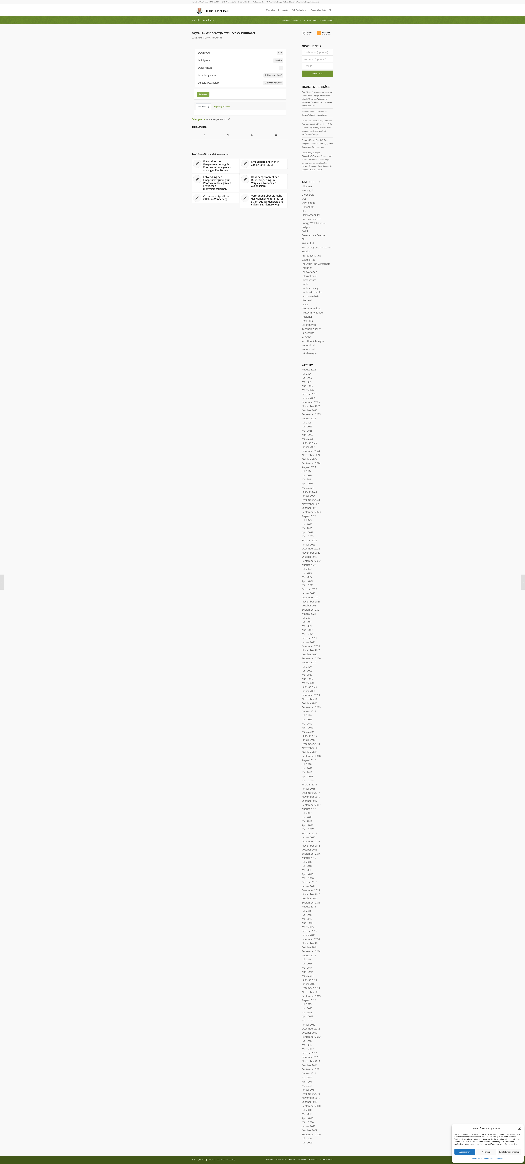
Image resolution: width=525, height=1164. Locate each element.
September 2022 (311, 561)
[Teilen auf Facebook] (204, 135)
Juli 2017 (307, 813)
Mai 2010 (307, 1114)
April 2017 (307, 825)
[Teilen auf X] (228, 135)
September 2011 (311, 1069)
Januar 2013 (308, 1025)
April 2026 (307, 386)
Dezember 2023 (311, 500)
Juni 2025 (307, 427)
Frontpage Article (311, 256)
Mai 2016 (307, 870)
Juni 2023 (307, 524)
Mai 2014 (307, 968)
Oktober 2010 (309, 1102)
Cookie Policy (477, 1158)
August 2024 (309, 467)
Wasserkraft (309, 345)
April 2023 (307, 532)
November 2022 (311, 553)
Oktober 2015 (309, 898)
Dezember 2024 (311, 451)
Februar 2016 (309, 882)
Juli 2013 (307, 1004)
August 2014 (309, 955)
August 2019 (309, 711)
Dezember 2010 (311, 1094)
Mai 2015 (307, 919)
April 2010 (307, 1118)
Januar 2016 (308, 886)
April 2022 (307, 581)
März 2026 (308, 390)
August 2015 (309, 907)
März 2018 (308, 780)
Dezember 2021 (311, 597)
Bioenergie (308, 195)
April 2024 (307, 484)
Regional (307, 317)
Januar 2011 (308, 1090)
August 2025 (309, 418)
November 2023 (311, 504)
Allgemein (307, 186)
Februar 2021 (309, 638)
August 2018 (309, 760)
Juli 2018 (307, 764)
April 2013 (307, 1016)
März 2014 (308, 976)
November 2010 (311, 1098)
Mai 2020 (307, 675)
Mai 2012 (307, 1045)
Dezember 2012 (311, 1029)
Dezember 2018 (311, 744)
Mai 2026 (307, 382)
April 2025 (307, 435)
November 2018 (311, 748)
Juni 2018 (307, 768)
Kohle (305, 284)
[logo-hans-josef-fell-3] (212, 10)
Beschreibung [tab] (203, 107)
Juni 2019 (307, 719)
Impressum (499, 1158)
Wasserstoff (309, 349)
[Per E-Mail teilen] (276, 135)
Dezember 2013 (311, 988)
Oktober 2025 (309, 410)
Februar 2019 (309, 736)
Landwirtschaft (310, 296)
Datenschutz (488, 1158)
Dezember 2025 (311, 402)
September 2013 (311, 996)
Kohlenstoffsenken (312, 292)
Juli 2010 (307, 1110)
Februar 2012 (309, 1053)
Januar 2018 (308, 789)
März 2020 (308, 683)
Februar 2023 (309, 540)
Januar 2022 (308, 593)
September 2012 (311, 1037)
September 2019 (311, 707)
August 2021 (309, 614)
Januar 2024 (308, 496)
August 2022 (309, 565)
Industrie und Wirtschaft (316, 264)
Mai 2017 (307, 821)
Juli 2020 (307, 667)
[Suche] (330, 10)
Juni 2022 (307, 573)
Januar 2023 (308, 545)
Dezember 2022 (311, 549)
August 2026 (309, 370)
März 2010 (308, 1122)
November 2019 (311, 699)
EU (303, 239)
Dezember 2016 (311, 842)
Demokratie (308, 203)
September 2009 (311, 1134)
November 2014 (311, 943)
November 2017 (311, 797)
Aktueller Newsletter (203, 20)
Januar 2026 (308, 398)
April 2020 (307, 679)
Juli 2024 (307, 471)
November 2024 (311, 455)
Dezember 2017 (311, 793)
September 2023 (311, 512)
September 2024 (311, 463)
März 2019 (308, 732)
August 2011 (309, 1073)
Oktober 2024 (309, 459)
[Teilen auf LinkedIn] (252, 135)
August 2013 (309, 1000)
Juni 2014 (307, 964)
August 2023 (309, 516)
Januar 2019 (308, 740)
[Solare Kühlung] (2, 582)
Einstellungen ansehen (509, 1152)
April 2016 (307, 874)
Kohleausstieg (310, 288)
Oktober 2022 (309, 557)
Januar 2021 (308, 642)
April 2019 (307, 728)
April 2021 (307, 630)
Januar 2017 (308, 837)
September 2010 (311, 1106)
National (307, 300)
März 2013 (308, 1021)
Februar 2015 (309, 931)
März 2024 (308, 488)
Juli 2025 (307, 423)
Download (203, 94)
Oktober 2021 (309, 606)
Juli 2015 (307, 911)
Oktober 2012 (309, 1033)
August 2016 (309, 858)
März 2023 (308, 536)
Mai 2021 (307, 626)
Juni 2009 (307, 1143)
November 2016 (311, 846)
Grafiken (218, 38)
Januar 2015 (308, 935)
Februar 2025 (309, 443)
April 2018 (307, 776)
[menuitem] (270, 10)
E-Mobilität (308, 207)
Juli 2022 (307, 569)
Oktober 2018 (309, 752)
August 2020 (309, 663)
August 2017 (309, 809)
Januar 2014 (308, 984)
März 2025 (308, 439)
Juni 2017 (307, 817)
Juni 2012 (307, 1041)
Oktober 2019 (309, 703)
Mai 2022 (307, 577)
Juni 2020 (307, 671)
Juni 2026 (307, 378)
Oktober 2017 (309, 801)
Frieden (306, 251)
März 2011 (308, 1086)
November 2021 (311, 602)
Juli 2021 (307, 618)
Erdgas (306, 227)
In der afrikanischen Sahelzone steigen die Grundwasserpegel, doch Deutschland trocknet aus (317, 143)
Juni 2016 (307, 866)
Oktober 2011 (309, 1065)
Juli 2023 (307, 520)
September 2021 (311, 610)
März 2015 (308, 927)
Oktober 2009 (309, 1130)
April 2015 (307, 923)
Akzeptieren (464, 1152)
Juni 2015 (307, 915)
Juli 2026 (307, 374)
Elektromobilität (311, 215)
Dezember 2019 (311, 695)
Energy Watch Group (314, 223)
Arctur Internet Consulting (225, 1160)
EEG (304, 211)
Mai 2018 (307, 772)
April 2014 (307, 972)
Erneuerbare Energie (313, 235)
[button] (519, 1128)
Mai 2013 (307, 1012)
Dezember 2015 (311, 890)
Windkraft (225, 119)
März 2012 (308, 1049)
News (305, 304)
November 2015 (311, 894)
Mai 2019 (307, 724)
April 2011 (307, 1082)
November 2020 (311, 650)
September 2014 (311, 951)
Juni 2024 (307, 475)
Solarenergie (309, 325)
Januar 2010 (308, 1126)
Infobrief (307, 268)
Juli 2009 (307, 1138)
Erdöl (305, 231)
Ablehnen (486, 1152)
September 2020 (311, 658)
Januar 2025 (308, 447)
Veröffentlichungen (313, 341)
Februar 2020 (309, 687)
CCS (304, 199)
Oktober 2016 (309, 850)
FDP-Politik (308, 243)
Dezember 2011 (311, 1057)
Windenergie (212, 119)
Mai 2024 (307, 479)
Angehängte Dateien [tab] (222, 107)
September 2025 (311, 414)
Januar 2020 (308, 691)
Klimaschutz (309, 280)
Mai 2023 (307, 528)
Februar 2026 (309, 394)
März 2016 (308, 878)
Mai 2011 (307, 1077)
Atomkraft (307, 191)
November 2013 (311, 992)
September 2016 (311, 854)
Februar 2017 (309, 833)
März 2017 (308, 829)
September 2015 (311, 903)
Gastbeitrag (308, 260)
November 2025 (311, 406)
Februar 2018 (309, 785)
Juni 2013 (307, 1008)
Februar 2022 (309, 589)
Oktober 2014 (309, 947)
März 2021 (308, 634)
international (309, 276)
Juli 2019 (307, 715)
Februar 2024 (309, 492)
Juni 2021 (307, 622)
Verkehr (306, 337)
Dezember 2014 (311, 939)
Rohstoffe (307, 321)
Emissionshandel (312, 219)
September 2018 (311, 756)
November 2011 (311, 1061)
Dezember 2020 (311, 646)
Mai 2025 (307, 431)
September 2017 (311, 805)
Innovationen (309, 272)
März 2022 (308, 585)
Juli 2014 (307, 959)
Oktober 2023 (309, 508)
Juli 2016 (307, 862)
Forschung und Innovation (317, 248)
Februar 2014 (309, 980)
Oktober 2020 (309, 654)
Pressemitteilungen (313, 313)
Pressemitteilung (311, 308)
